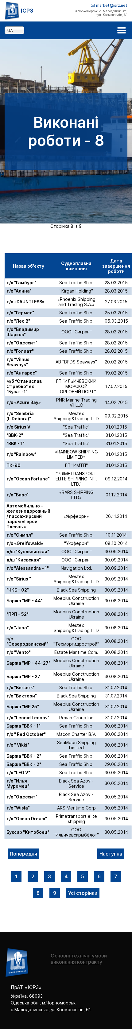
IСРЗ (27, 10)
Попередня (23, 854)
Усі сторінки (82, 893)
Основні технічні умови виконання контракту (79, 959)
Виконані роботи (16, 876)
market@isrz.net (111, 5)
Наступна (110, 854)
